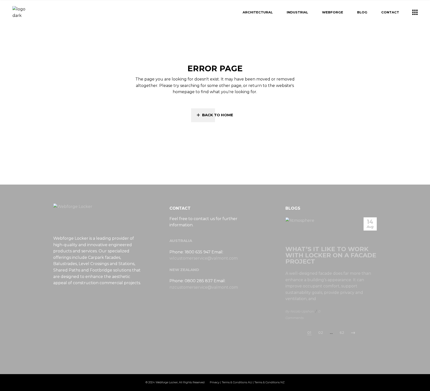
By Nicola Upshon (299, 311)
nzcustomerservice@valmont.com (203, 287)
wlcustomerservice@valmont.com (203, 258)
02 (320, 332)
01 (309, 332)
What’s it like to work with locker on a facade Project (330, 255)
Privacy (214, 382)
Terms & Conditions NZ (269, 382)
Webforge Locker (167, 382)
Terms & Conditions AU (237, 382)
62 (342, 332)
